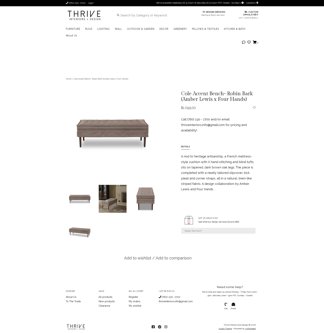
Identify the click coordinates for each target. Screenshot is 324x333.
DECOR (163, 29)
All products (105, 296)
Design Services (192, 230)
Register (133, 296)
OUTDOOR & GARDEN (140, 29)
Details (185, 146)
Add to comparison (174, 258)
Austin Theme (225, 328)
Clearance (104, 305)
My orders (134, 301)
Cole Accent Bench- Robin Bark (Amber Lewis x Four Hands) (101, 79)
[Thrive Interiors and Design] (88, 15)
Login (91, 3)
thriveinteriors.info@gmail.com (176, 301)
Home (68, 79)
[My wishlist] (249, 42)
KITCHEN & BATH (234, 29)
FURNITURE (73, 29)
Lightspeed (250, 328)
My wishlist (135, 305)
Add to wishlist (137, 258)
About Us (71, 35)
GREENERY (180, 29)
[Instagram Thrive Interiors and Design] (166, 327)
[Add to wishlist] (254, 107)
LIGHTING (103, 29)
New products (107, 301)
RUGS (88, 29)
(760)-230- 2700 (170, 296)
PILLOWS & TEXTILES (205, 29)
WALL (118, 29)
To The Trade (73, 301)
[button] (243, 42)
